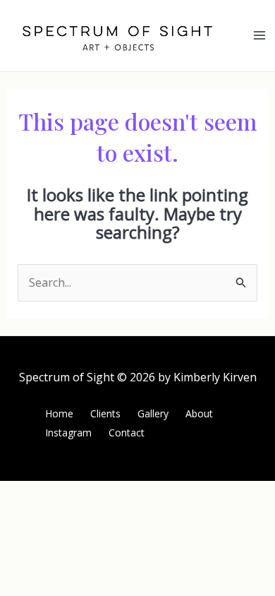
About (199, 413)
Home (59, 413)
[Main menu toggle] (259, 35)
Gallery (153, 413)
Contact (127, 432)
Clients (105, 413)
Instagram (68, 432)
